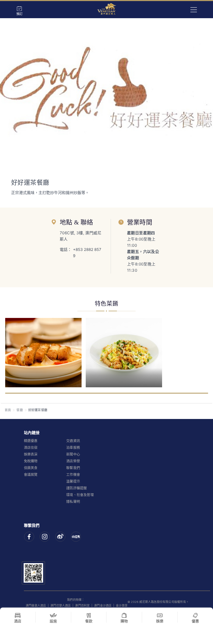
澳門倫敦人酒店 (36, 605)
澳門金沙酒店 (102, 605)
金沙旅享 (122, 605)
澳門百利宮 (82, 605)
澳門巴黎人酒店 (60, 605)
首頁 (8, 410)
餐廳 (19, 410)
